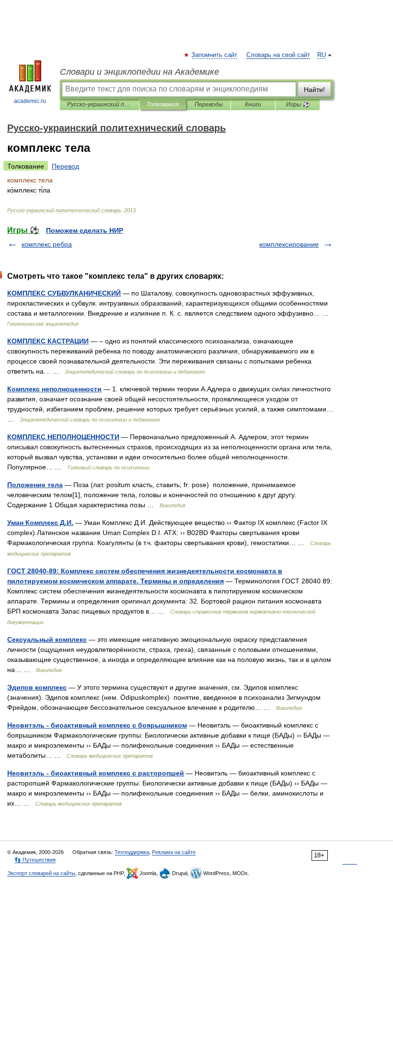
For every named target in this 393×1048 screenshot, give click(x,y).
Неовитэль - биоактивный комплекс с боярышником (97, 725)
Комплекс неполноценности (54, 389)
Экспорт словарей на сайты (41, 873)
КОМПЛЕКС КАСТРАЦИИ (48, 341)
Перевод (65, 166)
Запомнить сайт (214, 55)
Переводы (209, 104)
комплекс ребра (47, 244)
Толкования (163, 104)
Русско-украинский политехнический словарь (99, 104)
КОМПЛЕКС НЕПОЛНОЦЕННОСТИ (63, 437)
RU (321, 55)
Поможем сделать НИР (84, 230)
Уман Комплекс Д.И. (40, 522)
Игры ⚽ (298, 104)
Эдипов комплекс (37, 687)
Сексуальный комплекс (47, 639)
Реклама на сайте (174, 852)
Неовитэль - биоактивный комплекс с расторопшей (95, 773)
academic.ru (30, 101)
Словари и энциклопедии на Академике (139, 72)
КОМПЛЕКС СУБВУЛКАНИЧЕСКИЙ (64, 293)
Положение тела (35, 485)
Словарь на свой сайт (278, 55)
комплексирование (289, 244)
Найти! (314, 89)
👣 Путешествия (35, 860)
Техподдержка (132, 852)
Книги (253, 104)
